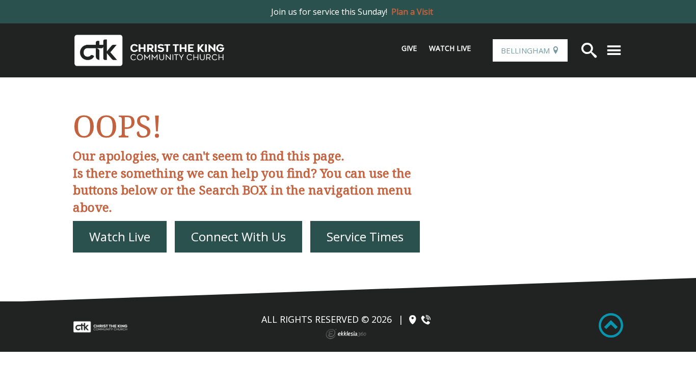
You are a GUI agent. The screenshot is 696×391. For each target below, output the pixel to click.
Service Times (365, 236)
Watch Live (450, 48)
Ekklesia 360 (346, 334)
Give (409, 48)
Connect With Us (238, 236)
